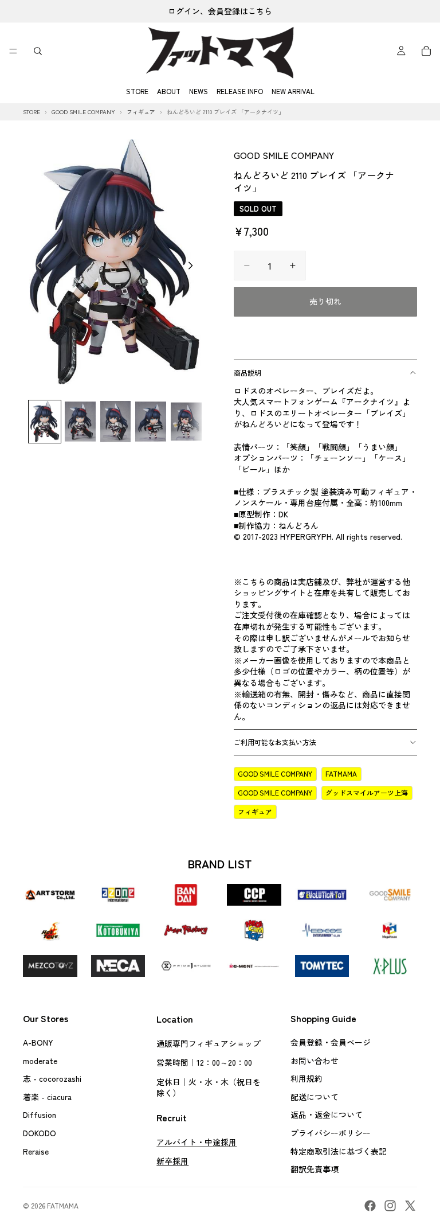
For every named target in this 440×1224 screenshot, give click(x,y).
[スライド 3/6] (115, 421)
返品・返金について (326, 1115)
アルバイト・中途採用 (196, 1142)
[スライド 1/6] (44, 421)
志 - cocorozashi (52, 1079)
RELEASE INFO (240, 91)
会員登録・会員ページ (330, 1042)
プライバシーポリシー (330, 1133)
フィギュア (255, 811)
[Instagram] (390, 1206)
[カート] (426, 51)
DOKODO (39, 1133)
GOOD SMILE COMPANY (284, 155)
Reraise (36, 1151)
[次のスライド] (193, 267)
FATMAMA (341, 773)
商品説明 (247, 372)
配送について (314, 1096)
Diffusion (39, 1115)
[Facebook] (370, 1206)
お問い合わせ (314, 1060)
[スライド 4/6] (150, 421)
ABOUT (168, 91)
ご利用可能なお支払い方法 (275, 742)
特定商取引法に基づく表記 (338, 1151)
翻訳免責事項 (314, 1169)
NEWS (198, 91)
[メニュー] (13, 51)
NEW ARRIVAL (293, 91)
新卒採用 (172, 1161)
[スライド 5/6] (186, 421)
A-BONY (38, 1042)
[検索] (37, 51)
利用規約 (306, 1079)
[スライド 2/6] (80, 421)
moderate (40, 1060)
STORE (137, 91)
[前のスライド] (35, 267)
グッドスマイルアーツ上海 (366, 792)
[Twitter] (410, 1206)
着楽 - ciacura (47, 1096)
